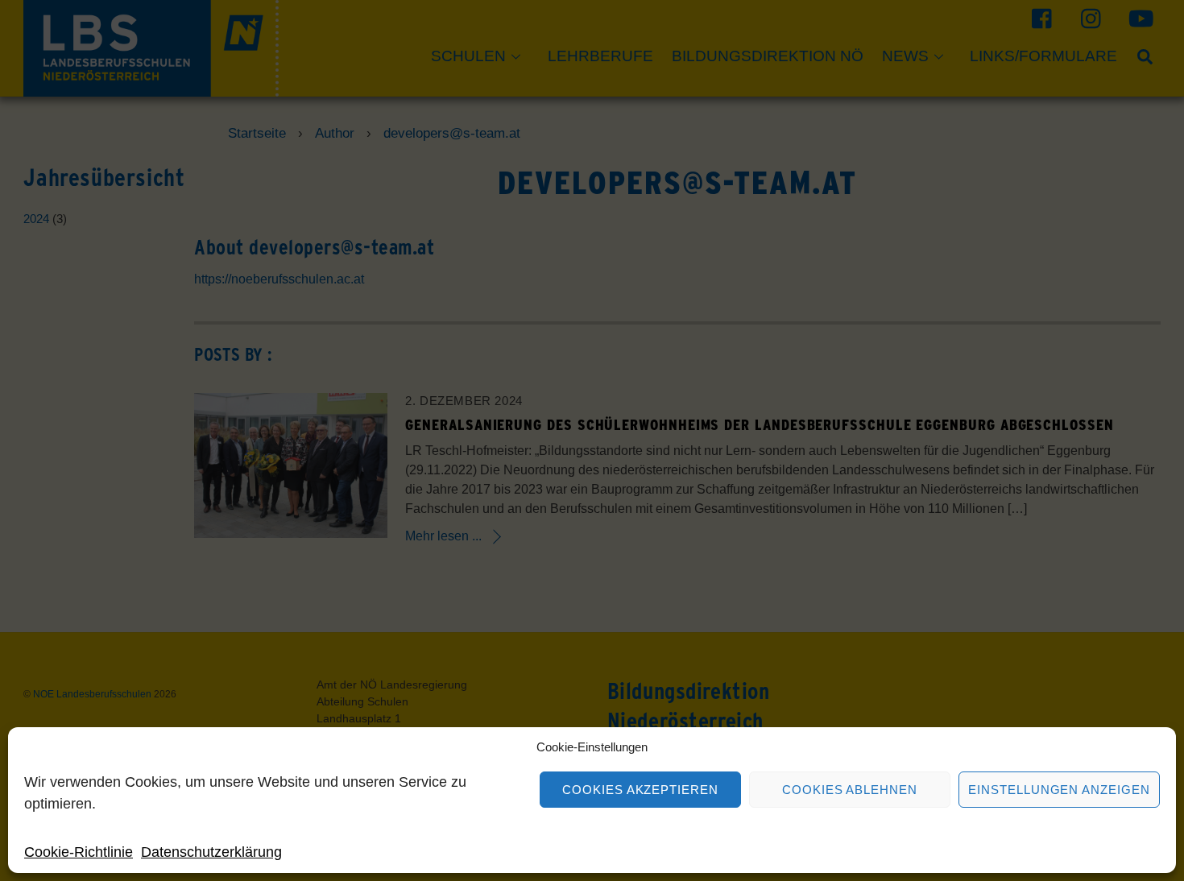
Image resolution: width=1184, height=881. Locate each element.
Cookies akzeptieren (640, 789)
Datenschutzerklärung (211, 852)
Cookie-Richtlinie (78, 852)
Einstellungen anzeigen (1059, 789)
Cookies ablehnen (850, 789)
